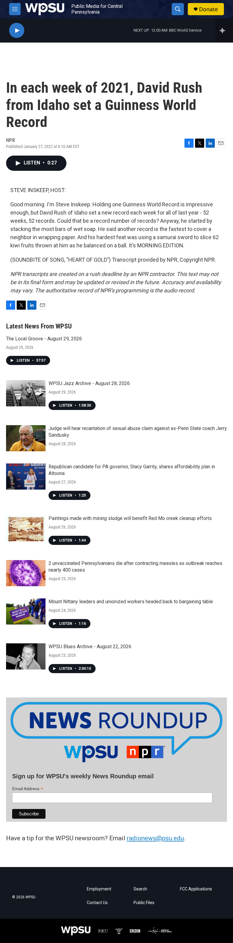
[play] (17, 30)
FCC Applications (196, 889)
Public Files (143, 902)
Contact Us (97, 902)
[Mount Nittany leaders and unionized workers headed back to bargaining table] (26, 611)
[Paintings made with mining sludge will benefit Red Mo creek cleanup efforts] (26, 528)
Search (140, 889)
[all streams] (224, 30)
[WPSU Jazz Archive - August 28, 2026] (26, 393)
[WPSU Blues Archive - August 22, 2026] (26, 656)
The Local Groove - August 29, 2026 (44, 339)
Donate (208, 9)
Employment (99, 889)
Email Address (27, 789)
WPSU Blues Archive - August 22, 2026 (90, 646)
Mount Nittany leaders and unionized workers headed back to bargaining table (131, 601)
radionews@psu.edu (155, 838)
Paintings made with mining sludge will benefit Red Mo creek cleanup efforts (130, 518)
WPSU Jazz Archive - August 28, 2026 (89, 383)
